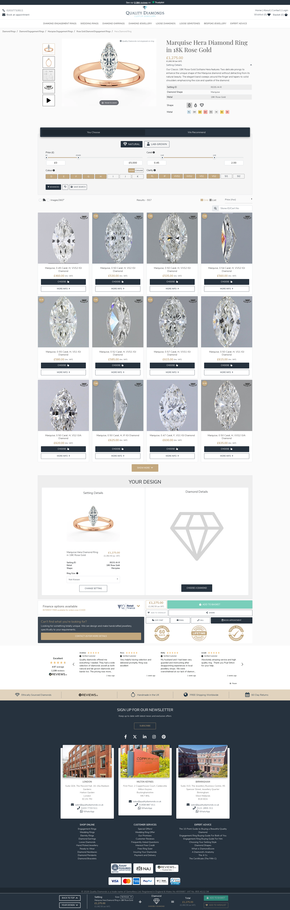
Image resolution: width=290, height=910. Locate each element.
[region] (158, 664)
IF (165, 176)
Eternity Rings (87, 835)
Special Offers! (145, 828)
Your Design (68, 905)
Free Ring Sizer (145, 848)
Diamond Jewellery (140, 23)
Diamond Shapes (203, 845)
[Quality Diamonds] (145, 12)
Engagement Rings (87, 828)
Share (212, 613)
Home (258, 10)
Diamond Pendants (87, 855)
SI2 (238, 176)
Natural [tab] (134, 144)
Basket (278, 14)
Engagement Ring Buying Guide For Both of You (202, 835)
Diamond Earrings (113, 23)
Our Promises (145, 835)
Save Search (79, 187)
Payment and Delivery (145, 855)
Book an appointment (17, 14)
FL (152, 176)
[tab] (93, 132)
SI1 (226, 176)
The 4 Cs (203, 855)
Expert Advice (238, 23)
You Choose (93, 132)
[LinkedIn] (145, 737)
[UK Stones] (44, 200)
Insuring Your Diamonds (145, 851)
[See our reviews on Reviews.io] (88, 694)
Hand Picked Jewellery (87, 845)
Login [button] (285, 10)
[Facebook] (125, 737)
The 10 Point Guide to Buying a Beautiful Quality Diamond (203, 830)
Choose (62, 281)
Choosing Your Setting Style (202, 842)
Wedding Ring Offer (145, 832)
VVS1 (177, 176)
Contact (276, 10)
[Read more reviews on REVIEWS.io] (58, 675)
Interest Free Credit (145, 845)
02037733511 (14, 10)
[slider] (46, 157)
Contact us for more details (91, 636)
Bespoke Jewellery (215, 23)
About (266, 10)
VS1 (202, 176)
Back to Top (68, 898)
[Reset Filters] (65, 187)
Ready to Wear (87, 848)
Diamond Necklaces (87, 851)
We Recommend (197, 132)
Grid (206, 200)
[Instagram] (154, 737)
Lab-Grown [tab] (158, 144)
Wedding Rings (89, 23)
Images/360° (57, 200)
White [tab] (131, 170)
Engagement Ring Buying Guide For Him (203, 838)
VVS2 (189, 176)
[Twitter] (135, 737)
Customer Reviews (145, 838)
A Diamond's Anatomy (203, 851)
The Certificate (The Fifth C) (202, 858)
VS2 (214, 176)
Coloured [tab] (139, 170)
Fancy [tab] (241, 170)
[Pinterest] (164, 737)
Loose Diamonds (166, 23)
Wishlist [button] (260, 14)
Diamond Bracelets (87, 858)
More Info (62, 288)
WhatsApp (89, 811)
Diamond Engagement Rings (59, 23)
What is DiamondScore (203, 848)
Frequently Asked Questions (145, 842)
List (214, 200)
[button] (77, 573)
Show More (143, 467)
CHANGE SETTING (93, 588)
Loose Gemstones (189, 23)
